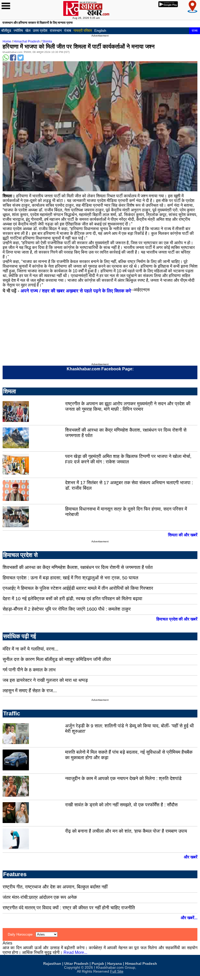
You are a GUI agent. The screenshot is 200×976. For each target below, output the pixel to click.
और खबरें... (189, 918)
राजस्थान (56, 30)
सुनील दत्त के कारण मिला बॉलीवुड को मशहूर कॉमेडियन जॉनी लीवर (57, 659)
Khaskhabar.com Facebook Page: (100, 369)
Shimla (47, 41)
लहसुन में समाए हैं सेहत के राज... (30, 690)
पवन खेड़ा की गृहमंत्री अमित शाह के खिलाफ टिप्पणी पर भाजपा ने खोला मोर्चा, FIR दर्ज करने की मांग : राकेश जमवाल (128, 459)
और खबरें (190, 857)
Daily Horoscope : (22, 934)
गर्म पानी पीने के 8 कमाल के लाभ (29, 669)
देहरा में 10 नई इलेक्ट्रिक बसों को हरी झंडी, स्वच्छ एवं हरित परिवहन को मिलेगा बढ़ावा (72, 598)
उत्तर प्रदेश (40, 30)
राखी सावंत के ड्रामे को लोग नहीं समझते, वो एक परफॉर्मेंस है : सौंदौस (121, 804)
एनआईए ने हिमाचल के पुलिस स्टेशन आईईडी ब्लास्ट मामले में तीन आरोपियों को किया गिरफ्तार (78, 588)
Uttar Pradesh (76, 964)
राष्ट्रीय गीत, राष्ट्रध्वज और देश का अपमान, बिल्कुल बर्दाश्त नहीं (55, 886)
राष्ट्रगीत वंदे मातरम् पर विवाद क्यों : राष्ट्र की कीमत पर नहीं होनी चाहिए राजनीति (69, 907)
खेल (27, 30)
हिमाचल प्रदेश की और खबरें (176, 619)
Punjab (98, 964)
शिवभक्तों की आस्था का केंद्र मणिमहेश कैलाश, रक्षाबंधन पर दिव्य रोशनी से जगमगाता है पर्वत (78, 567)
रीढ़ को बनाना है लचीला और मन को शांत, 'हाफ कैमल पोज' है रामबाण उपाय (126, 831)
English (100, 30)
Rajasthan (52, 964)
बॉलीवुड (6, 30)
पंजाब (67, 30)
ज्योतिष (18, 30)
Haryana (114, 964)
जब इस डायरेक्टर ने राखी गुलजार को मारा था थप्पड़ (45, 680)
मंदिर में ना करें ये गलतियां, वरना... (30, 649)
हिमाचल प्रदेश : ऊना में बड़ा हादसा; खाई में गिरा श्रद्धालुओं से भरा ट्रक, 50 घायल (70, 577)
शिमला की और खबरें (182, 535)
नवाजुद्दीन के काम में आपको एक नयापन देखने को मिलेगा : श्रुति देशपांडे (123, 778)
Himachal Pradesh (27, 41)
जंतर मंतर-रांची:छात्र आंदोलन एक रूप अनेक (40, 897)
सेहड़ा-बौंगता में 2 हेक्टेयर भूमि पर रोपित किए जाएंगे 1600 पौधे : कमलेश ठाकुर (67, 609)
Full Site (116, 971)
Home (7, 41)
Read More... (75, 952)
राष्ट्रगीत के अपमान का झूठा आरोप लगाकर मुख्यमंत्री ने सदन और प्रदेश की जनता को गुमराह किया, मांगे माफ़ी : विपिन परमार (127, 406)
